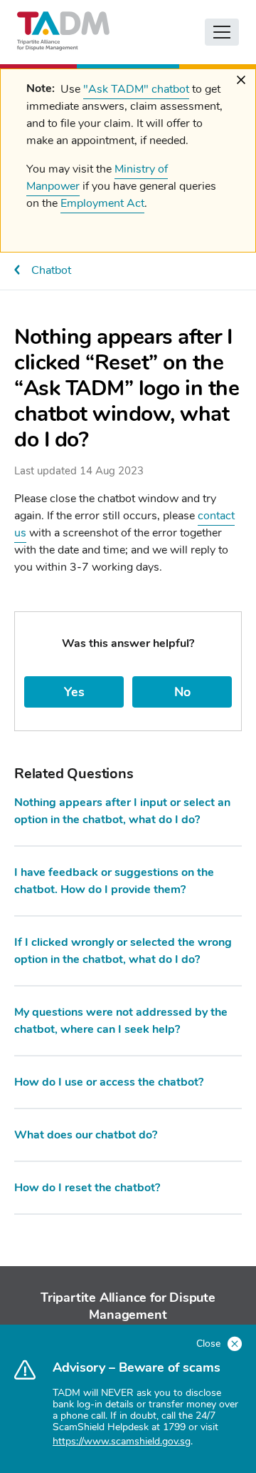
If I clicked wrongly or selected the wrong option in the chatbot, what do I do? (123, 950)
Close (209, 1343)
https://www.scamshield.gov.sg (122, 1441)
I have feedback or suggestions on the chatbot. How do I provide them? (114, 881)
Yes (74, 691)
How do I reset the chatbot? (87, 1188)
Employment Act (102, 203)
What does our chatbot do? (85, 1135)
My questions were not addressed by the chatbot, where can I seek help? (121, 1020)
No (182, 691)
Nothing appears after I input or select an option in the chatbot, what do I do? (122, 811)
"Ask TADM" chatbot (136, 89)
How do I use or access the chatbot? (108, 1082)
